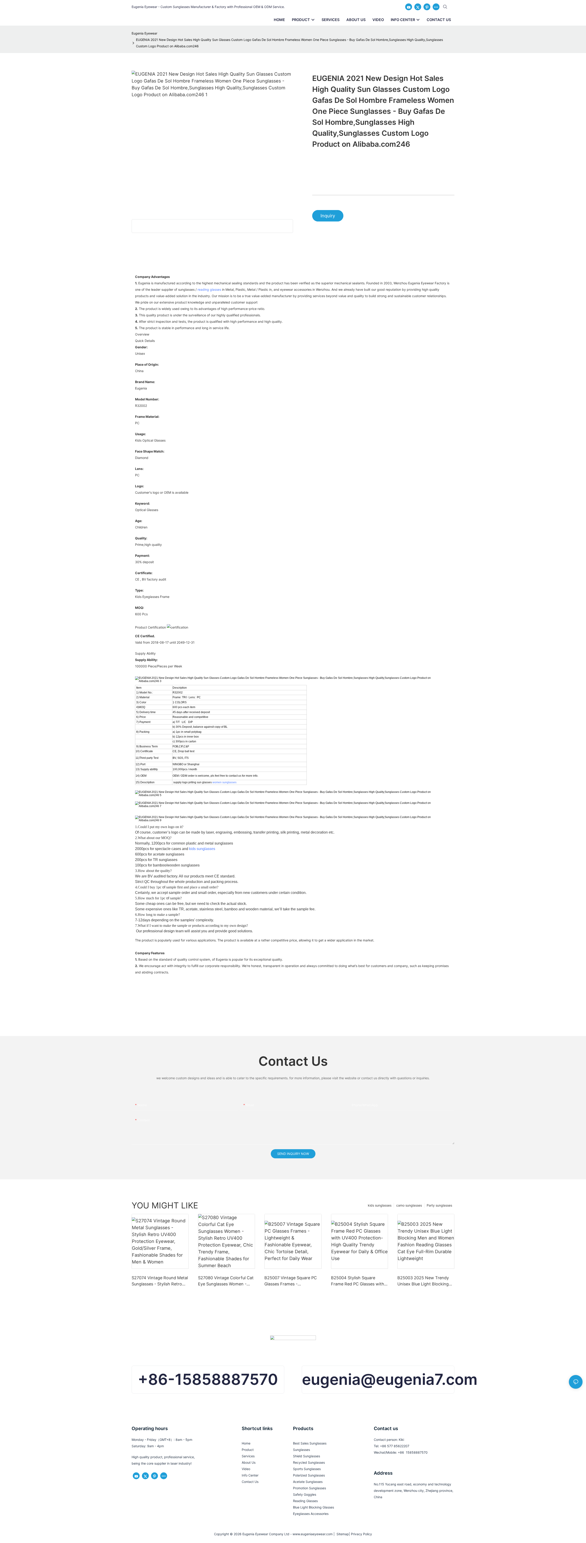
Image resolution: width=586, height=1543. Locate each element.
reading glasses (209, 289)
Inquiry (327, 216)
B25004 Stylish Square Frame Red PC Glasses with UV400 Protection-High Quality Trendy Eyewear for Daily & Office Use (357, 1281)
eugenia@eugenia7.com (389, 1379)
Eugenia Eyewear (144, 33)
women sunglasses (224, 782)
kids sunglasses (202, 849)
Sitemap (342, 1534)
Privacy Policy (361, 1534)
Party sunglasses (439, 1205)
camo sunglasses (409, 1205)
